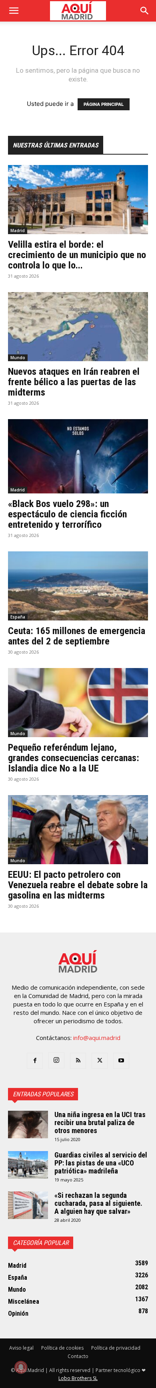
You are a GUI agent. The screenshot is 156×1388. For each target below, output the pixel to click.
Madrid (17, 230)
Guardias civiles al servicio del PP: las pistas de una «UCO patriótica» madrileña (100, 1163)
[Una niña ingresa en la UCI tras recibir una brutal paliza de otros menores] (28, 1124)
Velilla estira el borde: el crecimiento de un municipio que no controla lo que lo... (77, 255)
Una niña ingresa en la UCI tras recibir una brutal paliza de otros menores (100, 1122)
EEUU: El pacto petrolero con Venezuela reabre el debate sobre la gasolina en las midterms (78, 885)
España (17, 617)
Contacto (78, 1356)
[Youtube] (121, 1061)
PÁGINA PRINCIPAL (104, 104)
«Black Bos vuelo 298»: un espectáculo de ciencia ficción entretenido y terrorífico (67, 514)
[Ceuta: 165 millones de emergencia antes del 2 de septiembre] (78, 585)
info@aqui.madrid (96, 1038)
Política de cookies (62, 1347)
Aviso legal (21, 1347)
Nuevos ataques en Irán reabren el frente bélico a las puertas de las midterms (74, 382)
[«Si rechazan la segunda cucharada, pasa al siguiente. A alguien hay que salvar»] (28, 1205)
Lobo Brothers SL (78, 1378)
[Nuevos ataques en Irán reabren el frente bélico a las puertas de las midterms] (78, 326)
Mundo (17, 357)
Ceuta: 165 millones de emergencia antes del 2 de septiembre (76, 636)
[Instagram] (56, 1060)
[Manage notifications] (20, 1367)
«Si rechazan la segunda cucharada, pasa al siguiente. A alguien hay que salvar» (98, 1203)
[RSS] (78, 1061)
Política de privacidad (115, 1347)
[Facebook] (35, 1061)
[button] (13, 11)
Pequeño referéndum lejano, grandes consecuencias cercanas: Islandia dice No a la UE (73, 758)
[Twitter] (100, 1061)
